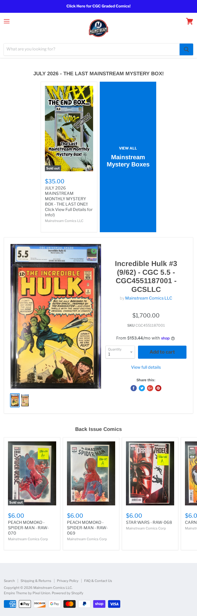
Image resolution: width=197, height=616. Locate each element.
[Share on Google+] (150, 388)
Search (9, 581)
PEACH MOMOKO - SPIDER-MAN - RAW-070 (28, 528)
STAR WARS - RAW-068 (149, 522)
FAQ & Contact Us (98, 581)
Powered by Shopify (67, 593)
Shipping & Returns (36, 581)
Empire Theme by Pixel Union (27, 593)
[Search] (186, 49)
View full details (146, 367)
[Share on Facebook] (134, 388)
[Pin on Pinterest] (158, 388)
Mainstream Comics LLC (148, 298)
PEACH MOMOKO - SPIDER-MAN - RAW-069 (87, 528)
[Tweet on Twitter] (142, 388)
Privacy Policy (67, 581)
